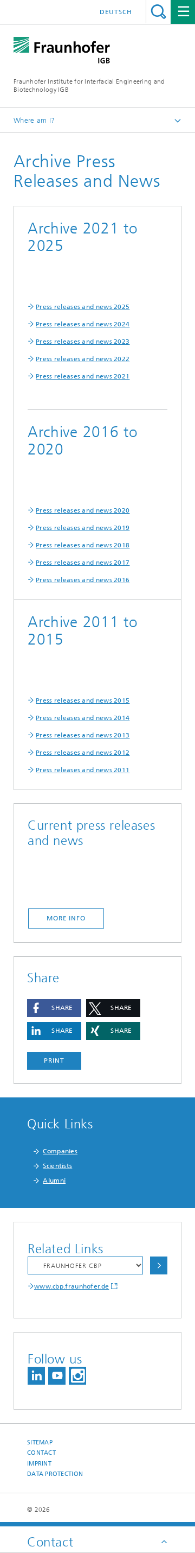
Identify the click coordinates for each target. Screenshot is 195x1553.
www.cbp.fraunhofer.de (71, 1286)
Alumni (54, 1180)
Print (54, 1060)
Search (158, 11)
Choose (158, 1265)
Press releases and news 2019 (82, 528)
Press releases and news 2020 (82, 510)
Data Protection (55, 1474)
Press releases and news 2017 (82, 562)
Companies (60, 1151)
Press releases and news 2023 (82, 341)
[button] (54, 1008)
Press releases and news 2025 (82, 307)
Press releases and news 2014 (82, 718)
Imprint (39, 1463)
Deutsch (116, 12)
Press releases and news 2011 (82, 770)
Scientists (57, 1166)
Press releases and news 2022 (82, 359)
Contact (41, 1452)
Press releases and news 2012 (82, 752)
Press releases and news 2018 (82, 545)
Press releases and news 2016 (82, 580)
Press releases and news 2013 (82, 735)
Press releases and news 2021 (82, 376)
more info (66, 918)
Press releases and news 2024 (82, 324)
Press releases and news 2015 (82, 700)
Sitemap (40, 1442)
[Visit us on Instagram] (77, 1376)
